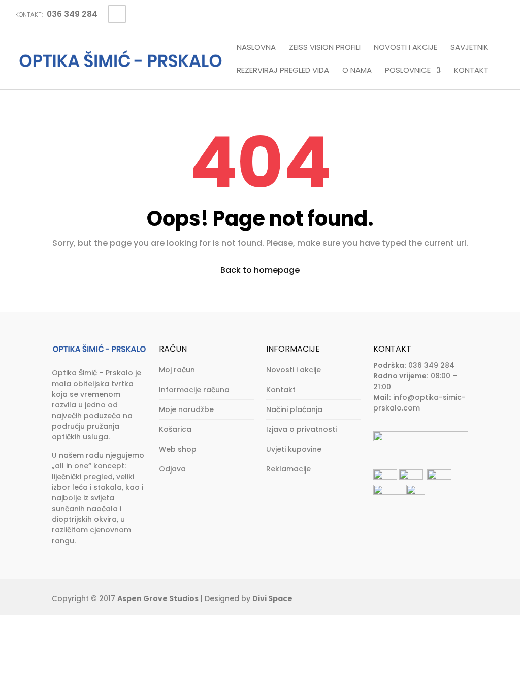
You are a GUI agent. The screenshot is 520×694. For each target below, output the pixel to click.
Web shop (178, 449)
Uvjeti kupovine (293, 449)
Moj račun (177, 370)
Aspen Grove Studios (158, 598)
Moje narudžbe (186, 409)
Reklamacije (288, 469)
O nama (357, 70)
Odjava (172, 469)
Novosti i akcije (405, 47)
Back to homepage (260, 270)
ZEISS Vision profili (325, 47)
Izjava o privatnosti (301, 429)
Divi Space (272, 598)
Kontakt (471, 70)
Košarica (175, 429)
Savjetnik (469, 47)
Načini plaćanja (294, 409)
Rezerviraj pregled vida (283, 70)
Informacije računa (194, 390)
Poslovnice (408, 70)
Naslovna (256, 47)
